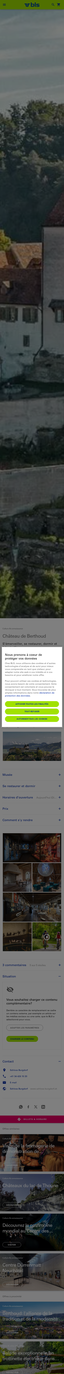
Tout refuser (32, 711)
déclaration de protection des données (29, 694)
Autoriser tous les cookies (32, 719)
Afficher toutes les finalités (32, 704)
